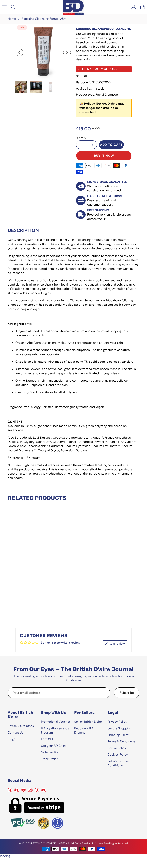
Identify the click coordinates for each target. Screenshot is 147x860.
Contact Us (15, 733)
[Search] (13, 7)
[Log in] (133, 7)
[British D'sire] (73, 7)
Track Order (49, 759)
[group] (21, 87)
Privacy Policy (117, 722)
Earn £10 (47, 739)
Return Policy (117, 748)
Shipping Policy (118, 735)
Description (23, 230)
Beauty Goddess (104, 69)
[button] (142, 7)
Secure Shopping (119, 728)
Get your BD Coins (53, 746)
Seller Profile (49, 752)
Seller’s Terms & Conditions (119, 763)
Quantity (81, 137)
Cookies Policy (118, 754)
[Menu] (4, 7)
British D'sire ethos (21, 726)
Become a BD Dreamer (83, 730)
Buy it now (104, 156)
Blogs (11, 739)
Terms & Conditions (121, 741)
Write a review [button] (115, 644)
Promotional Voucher (55, 722)
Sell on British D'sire (88, 722)
